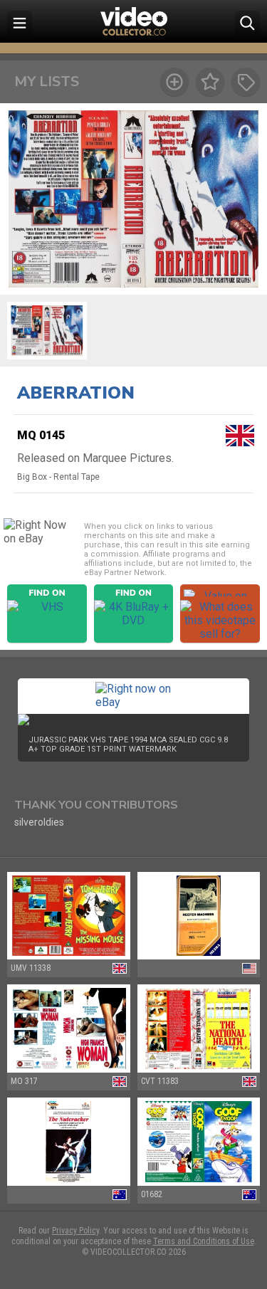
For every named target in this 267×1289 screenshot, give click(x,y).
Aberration (76, 393)
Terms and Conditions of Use (203, 1241)
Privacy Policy (75, 1231)
